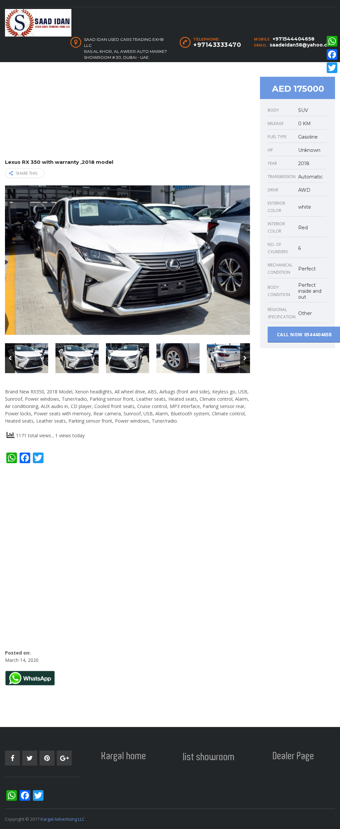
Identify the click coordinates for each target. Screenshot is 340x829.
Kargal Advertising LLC (63, 819)
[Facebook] (332, 54)
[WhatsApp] (332, 41)
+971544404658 (293, 39)
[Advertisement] (127, 112)
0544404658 (318, 334)
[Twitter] (332, 67)
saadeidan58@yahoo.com (302, 45)
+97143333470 (217, 45)
